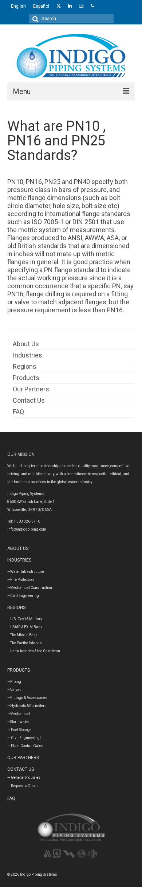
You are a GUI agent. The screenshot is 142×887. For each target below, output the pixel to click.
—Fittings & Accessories (27, 698)
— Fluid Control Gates (25, 746)
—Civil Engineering (23, 596)
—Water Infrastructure (25, 572)
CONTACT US (20, 769)
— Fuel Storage (19, 730)
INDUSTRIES (19, 560)
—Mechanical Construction (29, 588)
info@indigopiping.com (26, 529)
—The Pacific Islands (24, 643)
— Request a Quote (22, 786)
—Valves (14, 690)
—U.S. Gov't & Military (24, 619)
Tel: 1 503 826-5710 (23, 521)
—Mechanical (18, 714)
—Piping (14, 682)
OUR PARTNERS (23, 757)
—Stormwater (18, 722)
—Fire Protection (20, 580)
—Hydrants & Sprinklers (27, 706)
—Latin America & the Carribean (33, 651)
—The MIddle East (22, 635)
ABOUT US (17, 548)
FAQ (11, 798)
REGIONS (16, 607)
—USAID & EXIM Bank (24, 627)
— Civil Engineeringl (24, 738)
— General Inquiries (23, 777)
